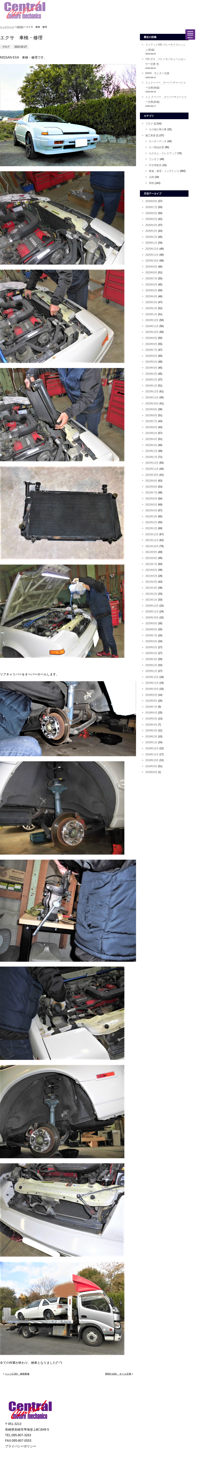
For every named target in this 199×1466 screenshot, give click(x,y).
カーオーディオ (158, 141)
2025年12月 (152, 248)
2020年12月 (152, 605)
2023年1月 (151, 456)
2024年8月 (151, 344)
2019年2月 (151, 736)
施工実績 (150, 135)
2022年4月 (151, 510)
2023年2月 (151, 450)
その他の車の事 (158, 129)
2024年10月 (152, 331)
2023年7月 (151, 421)
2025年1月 (151, 314)
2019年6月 (151, 712)
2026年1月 (151, 242)
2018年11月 (152, 754)
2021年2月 (151, 593)
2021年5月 (151, 575)
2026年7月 (151, 207)
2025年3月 (151, 302)
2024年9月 (151, 338)
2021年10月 (152, 546)
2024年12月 (152, 320)
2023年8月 (151, 415)
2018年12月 (152, 748)
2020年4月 (151, 653)
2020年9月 (151, 623)
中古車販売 (155, 165)
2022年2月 (151, 522)
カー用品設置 (156, 147)
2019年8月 (151, 700)
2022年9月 (151, 480)
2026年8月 (151, 201)
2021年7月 (151, 564)
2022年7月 (151, 492)
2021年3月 (151, 587)
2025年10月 (152, 260)
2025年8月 (151, 272)
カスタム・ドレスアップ (163, 153)
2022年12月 (152, 462)
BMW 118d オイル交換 (118, 1373)
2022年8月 (151, 486)
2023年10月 (152, 403)
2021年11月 (152, 540)
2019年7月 (151, 706)
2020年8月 (151, 629)
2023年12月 (152, 391)
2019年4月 (151, 724)
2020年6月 (151, 641)
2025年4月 (151, 296)
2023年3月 (151, 445)
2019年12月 (152, 677)
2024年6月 (151, 355)
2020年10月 (152, 617)
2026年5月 (151, 219)
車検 (151, 183)
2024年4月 (151, 367)
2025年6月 (151, 284)
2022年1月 (151, 528)
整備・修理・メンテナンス (164, 171)
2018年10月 (152, 760)
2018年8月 (151, 772)
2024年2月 (151, 379)
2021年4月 (151, 581)
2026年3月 (151, 230)
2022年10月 (152, 474)
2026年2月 (151, 236)
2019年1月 (151, 742)
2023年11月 (152, 397)
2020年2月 (151, 665)
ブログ (149, 123)
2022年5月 (151, 504)
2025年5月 (151, 290)
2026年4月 (151, 225)
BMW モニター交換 (157, 73)
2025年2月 (151, 308)
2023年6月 (151, 427)
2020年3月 (151, 659)
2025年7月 (151, 278)
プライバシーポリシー (20, 1446)
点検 (151, 177)
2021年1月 (151, 599)
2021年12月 (152, 534)
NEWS (20, 27)
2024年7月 (151, 349)
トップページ (7, 27)
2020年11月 (152, 611)
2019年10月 (152, 688)
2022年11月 (152, 468)
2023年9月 (151, 409)
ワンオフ (154, 159)
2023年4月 (151, 439)
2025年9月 (151, 266)
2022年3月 (151, 516)
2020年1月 (151, 671)
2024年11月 (152, 326)
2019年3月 (151, 730)
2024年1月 (151, 385)
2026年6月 (151, 213)
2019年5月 (151, 718)
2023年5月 (151, 433)
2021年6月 (151, 569)
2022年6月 (151, 498)
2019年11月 (152, 682)
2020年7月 (151, 635)
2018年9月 (151, 766)
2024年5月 (151, 361)
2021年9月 (151, 552)
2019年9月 (151, 694)
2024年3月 (151, 373)
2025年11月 (152, 254)
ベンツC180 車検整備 (17, 1373)
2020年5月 (151, 647)
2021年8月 (151, 558)
